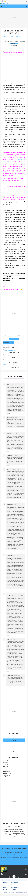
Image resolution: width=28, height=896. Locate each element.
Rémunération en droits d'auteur (19, 855)
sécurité (14, 41)
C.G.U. (11, 855)
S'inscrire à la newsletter (8, 342)
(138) (5, 761)
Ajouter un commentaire (14, 379)
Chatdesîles (15, 835)
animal (4, 41)
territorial (23, 41)
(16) (5, 768)
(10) (5, 777)
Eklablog (23, 848)
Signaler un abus (5, 855)
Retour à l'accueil (14, 339)
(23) (5, 762)
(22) (5, 764)
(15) (5, 769)
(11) (7, 771)
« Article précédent (8, 336)
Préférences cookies (23, 857)
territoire (19, 41)
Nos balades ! (6, 750)
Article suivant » (21, 336)
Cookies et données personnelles (13, 857)
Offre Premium (3, 857)
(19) (5, 766)
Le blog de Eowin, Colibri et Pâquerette (12, 36)
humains (11, 41)
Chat (7, 41)
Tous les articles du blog (9, 751)
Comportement (6, 38)
